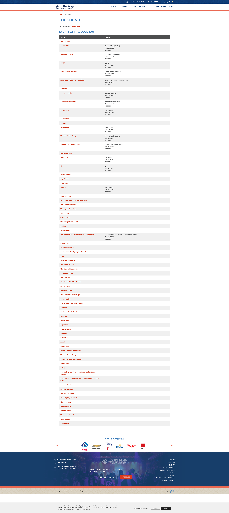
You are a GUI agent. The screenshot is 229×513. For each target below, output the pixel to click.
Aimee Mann (65, 286)
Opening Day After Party (69, 398)
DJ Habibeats (65, 119)
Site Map (171, 475)
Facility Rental (141, 7)
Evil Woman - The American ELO (72, 303)
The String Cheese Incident (70, 222)
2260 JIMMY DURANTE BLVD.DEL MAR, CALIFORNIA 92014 (66, 467)
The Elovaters (65, 278)
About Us (112, 7)
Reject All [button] (156, 508)
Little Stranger (65, 419)
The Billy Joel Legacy (67, 205)
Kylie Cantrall (65, 183)
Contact (171, 472)
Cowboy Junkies (66, 93)
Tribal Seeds (65, 230)
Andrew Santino (66, 385)
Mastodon (64, 157)
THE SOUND (154, 2)
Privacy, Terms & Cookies (165, 478)
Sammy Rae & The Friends (70, 144)
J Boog (62, 368)
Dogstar (63, 123)
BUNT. (62, 63)
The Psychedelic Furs (68, 209)
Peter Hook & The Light (68, 72)
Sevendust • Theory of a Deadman (72, 80)
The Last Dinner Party (68, 355)
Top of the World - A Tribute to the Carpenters (77, 235)
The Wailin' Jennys (67, 265)
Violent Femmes (66, 273)
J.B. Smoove (64, 423)
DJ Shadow (64, 110)
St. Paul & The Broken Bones (70, 312)
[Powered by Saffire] (171, 491)
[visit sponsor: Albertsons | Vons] (85, 446)
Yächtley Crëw (65, 411)
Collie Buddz (65, 346)
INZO (62, 256)
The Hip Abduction (67, 393)
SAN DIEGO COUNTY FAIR (137, 2)
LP (61, 166)
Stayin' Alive (65, 363)
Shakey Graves (65, 175)
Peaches (63, 308)
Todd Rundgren (66, 196)
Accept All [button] (166, 508)
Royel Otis (64, 325)
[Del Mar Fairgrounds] (64, 8)
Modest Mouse (65, 406)
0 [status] (169, 2)
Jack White (64, 127)
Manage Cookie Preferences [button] (141, 508)
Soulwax (63, 89)
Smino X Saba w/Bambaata (70, 351)
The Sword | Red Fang (68, 415)
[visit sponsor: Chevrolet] (96, 446)
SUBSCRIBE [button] (126, 477)
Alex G (62, 342)
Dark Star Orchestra (67, 260)
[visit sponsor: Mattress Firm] (131, 447)
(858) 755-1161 (61, 463)
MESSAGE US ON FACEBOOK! (67, 459)
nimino (63, 226)
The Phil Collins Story (68, 136)
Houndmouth (65, 213)
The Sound (76, 26)
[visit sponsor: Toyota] (143, 446)
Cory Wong (64, 338)
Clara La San (65, 217)
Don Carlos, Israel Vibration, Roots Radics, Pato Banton (77, 373)
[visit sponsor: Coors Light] (108, 447)
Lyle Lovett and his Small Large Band (73, 200)
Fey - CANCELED (66, 290)
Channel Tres (65, 46)
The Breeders (65, 41)
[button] (57, 445)
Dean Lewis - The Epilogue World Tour (74, 252)
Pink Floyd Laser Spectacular (71, 359)
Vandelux (64, 333)
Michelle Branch (66, 153)
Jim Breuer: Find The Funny (70, 282)
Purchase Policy (168, 480)
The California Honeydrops (70, 295)
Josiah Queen (65, 320)
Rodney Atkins (65, 299)
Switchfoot (64, 187)
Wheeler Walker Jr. (67, 247)
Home (61, 14)
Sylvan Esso (64, 243)
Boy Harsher (64, 179)
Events (125, 7)
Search (164, 2)
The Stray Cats (65, 402)
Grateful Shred (65, 329)
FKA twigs (64, 316)
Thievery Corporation (68, 54)
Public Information (163, 7)
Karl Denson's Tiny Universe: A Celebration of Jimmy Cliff (79, 380)
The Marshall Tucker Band (70, 269)
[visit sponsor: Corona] (120, 446)
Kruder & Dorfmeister (68, 102)
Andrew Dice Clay (66, 389)
